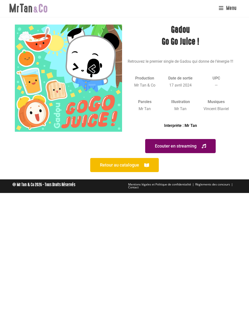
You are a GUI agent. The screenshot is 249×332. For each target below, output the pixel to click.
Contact (133, 187)
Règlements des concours (212, 184)
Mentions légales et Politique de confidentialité (159, 184)
